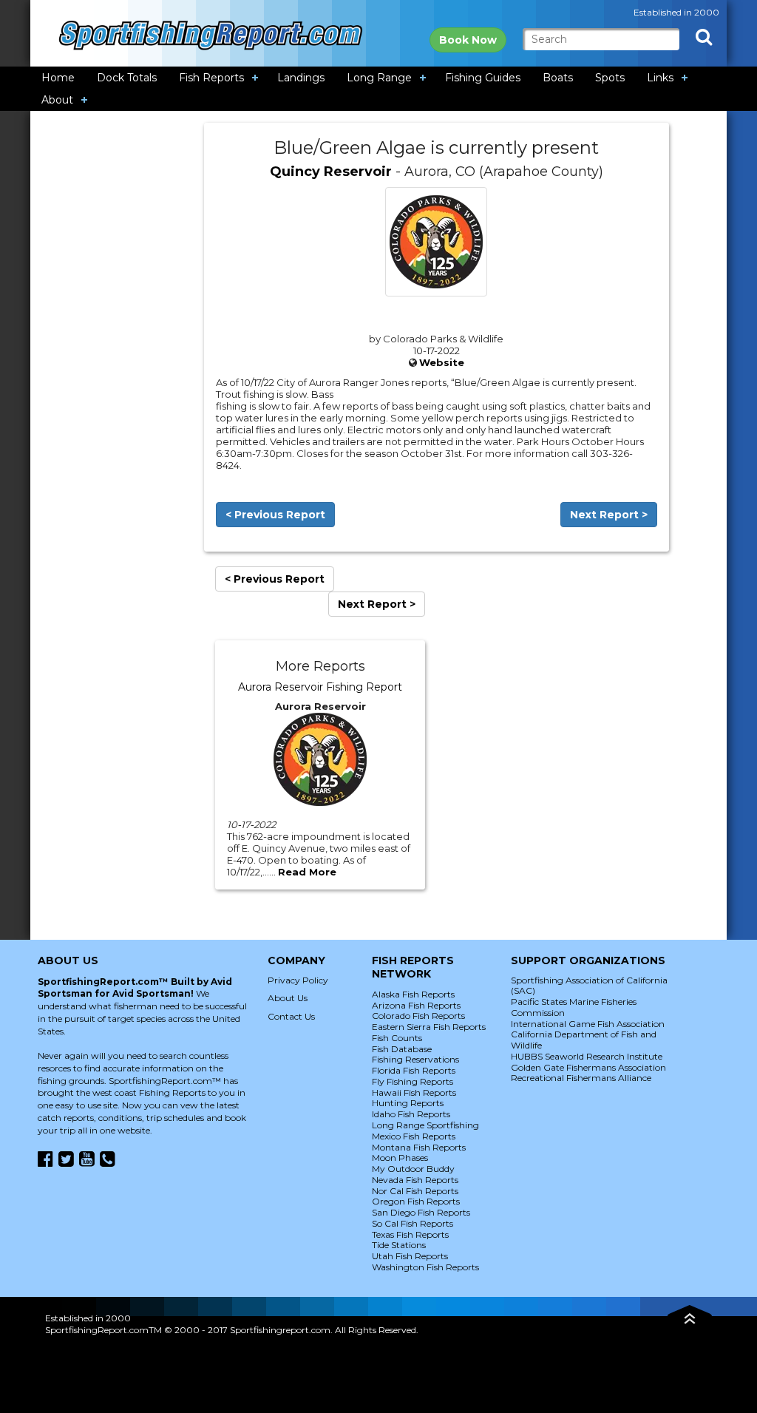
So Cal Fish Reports (412, 1223)
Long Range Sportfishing (425, 1125)
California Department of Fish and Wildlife (583, 1040)
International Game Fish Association (588, 1023)
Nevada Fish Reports (415, 1179)
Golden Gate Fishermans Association (588, 1067)
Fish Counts (397, 1037)
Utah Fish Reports (410, 1255)
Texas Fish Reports (410, 1234)
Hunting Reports (408, 1102)
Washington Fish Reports (425, 1267)
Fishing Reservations (415, 1059)
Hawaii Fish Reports (414, 1092)
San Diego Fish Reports (421, 1212)
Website (441, 362)
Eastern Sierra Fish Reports (429, 1026)
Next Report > (609, 514)
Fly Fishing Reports (412, 1081)
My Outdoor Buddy (413, 1168)
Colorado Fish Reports (418, 1015)
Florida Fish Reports (413, 1070)
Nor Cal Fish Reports (415, 1190)
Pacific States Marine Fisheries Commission (574, 1007)
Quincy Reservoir (331, 171)
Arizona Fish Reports (416, 1005)
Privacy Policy (298, 980)
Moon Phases (400, 1157)
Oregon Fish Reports (416, 1201)
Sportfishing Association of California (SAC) (589, 986)
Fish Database (402, 1048)
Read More (307, 872)
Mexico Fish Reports (413, 1136)
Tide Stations (399, 1244)
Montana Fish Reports (419, 1147)
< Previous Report (275, 514)
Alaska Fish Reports (413, 994)
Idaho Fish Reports (411, 1113)
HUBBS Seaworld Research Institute (586, 1056)
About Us (288, 997)
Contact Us (291, 1016)
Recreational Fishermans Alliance (581, 1077)
